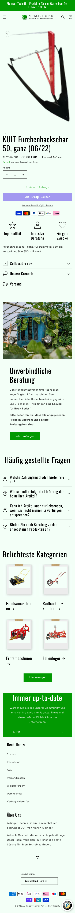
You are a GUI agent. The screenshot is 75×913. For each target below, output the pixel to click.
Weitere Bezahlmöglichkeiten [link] (37, 205)
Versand (6, 162)
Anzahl (6, 167)
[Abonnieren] (61, 732)
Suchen (11, 754)
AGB (10, 769)
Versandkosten (16, 777)
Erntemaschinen (19, 658)
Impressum (13, 762)
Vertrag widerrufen (18, 801)
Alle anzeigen (37, 677)
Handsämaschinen (18, 606)
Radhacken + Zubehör (53, 606)
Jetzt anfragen (25, 436)
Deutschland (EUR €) (35, 881)
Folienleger (52, 658)
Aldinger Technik (31, 906)
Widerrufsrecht (16, 785)
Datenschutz (14, 793)
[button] (4, 17)
